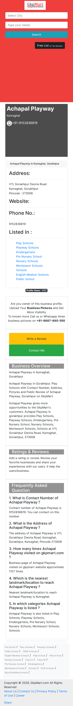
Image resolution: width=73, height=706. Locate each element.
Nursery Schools (27, 261)
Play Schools (24, 243)
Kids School (55, 655)
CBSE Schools (30, 651)
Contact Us (27, 691)
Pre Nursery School (29, 256)
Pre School (10, 647)
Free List (50, 45)
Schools (21, 270)
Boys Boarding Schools (16, 672)
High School (39, 655)
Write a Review (36, 338)
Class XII (41, 659)
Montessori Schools (29, 265)
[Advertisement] (36, 77)
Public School (25, 279)
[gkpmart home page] (35, 5)
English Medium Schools (32, 274)
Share (8, 702)
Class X (29, 659)
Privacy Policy (46, 691)
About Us (10, 691)
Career (20, 695)
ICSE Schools (47, 668)
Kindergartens (25, 252)
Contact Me (36, 350)
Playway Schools (27, 247)
